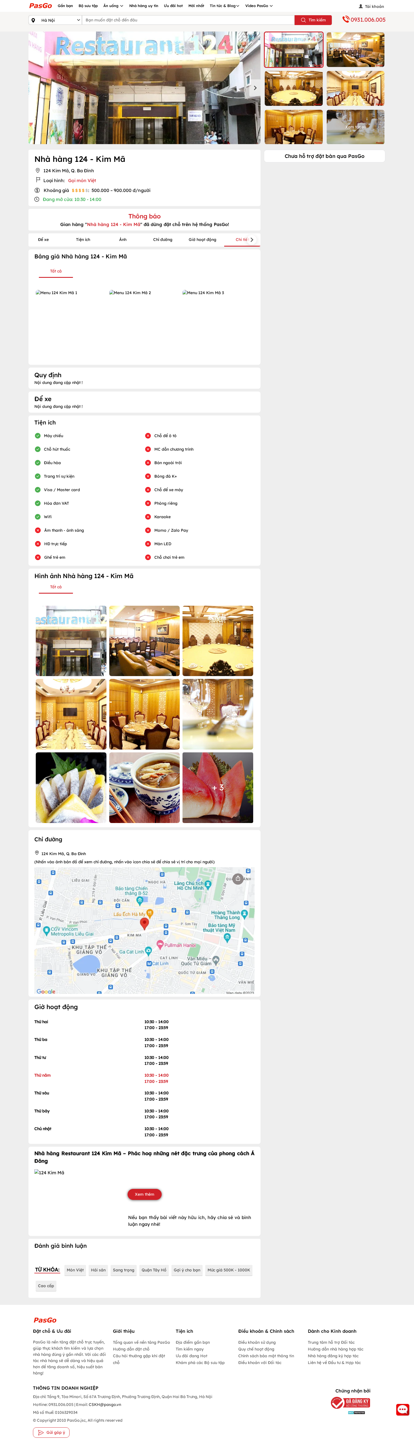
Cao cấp (46, 1285)
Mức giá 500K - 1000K (229, 1270)
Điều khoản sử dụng (257, 1342)
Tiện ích (83, 239)
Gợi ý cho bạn (187, 1270)
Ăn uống (111, 5)
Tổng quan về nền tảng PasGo (141, 1342)
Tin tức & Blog (223, 5)
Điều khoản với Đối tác (259, 1362)
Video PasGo (257, 5)
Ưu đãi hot (173, 5)
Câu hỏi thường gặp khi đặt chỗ (139, 1359)
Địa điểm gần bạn (193, 1342)
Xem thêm (144, 1194)
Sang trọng (123, 1270)
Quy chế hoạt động (256, 1349)
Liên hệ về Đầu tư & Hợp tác (334, 1362)
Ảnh (122, 239)
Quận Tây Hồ (154, 1270)
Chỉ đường (162, 239)
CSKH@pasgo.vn (104, 1404)
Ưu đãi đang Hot (191, 1355)
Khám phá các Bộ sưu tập (200, 1362)
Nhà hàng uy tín (143, 5)
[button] (294, 50)
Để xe (43, 239)
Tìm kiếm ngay (190, 1349)
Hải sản (98, 1270)
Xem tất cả (355, 126)
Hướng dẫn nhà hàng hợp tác (335, 1349)
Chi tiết (242, 239)
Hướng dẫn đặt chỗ (131, 1349)
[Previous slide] (34, 87)
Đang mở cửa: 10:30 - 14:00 (72, 199)
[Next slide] (255, 87)
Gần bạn (65, 5)
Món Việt (75, 1270)
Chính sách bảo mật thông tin (266, 1355)
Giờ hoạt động (202, 239)
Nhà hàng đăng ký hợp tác (333, 1355)
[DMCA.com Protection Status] (346, 1412)
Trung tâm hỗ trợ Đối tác (331, 1342)
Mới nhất (196, 5)
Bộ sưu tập (88, 5)
